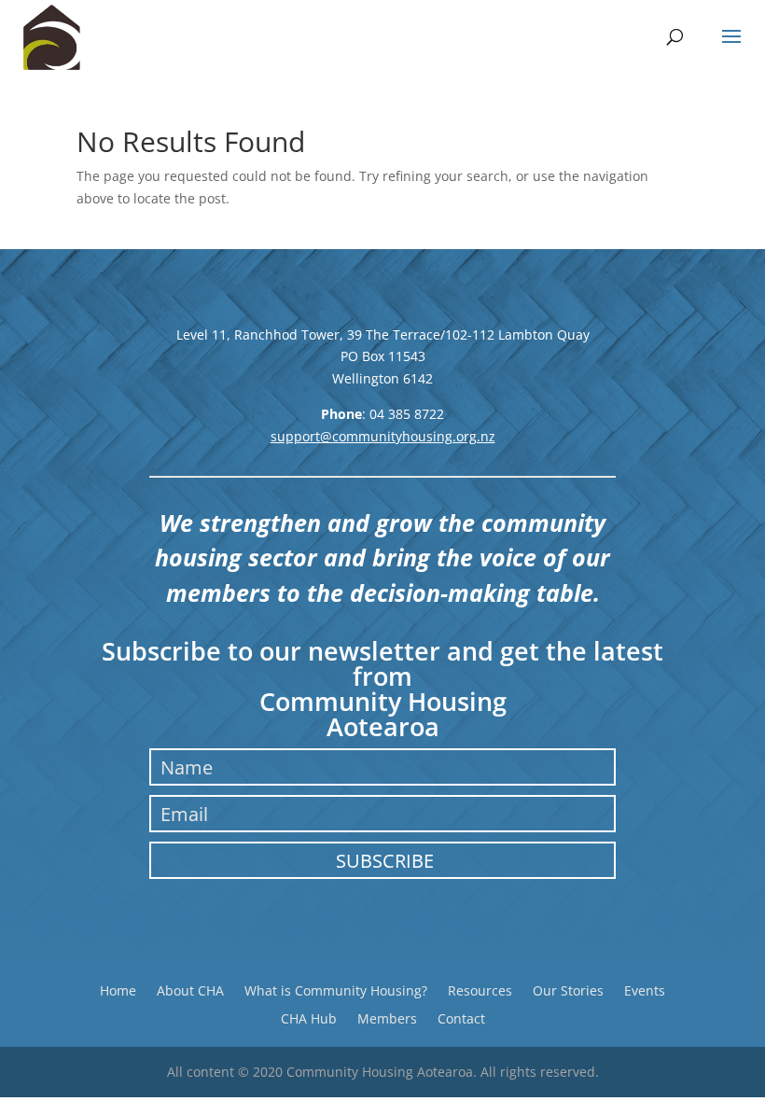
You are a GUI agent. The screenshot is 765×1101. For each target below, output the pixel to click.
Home (118, 989)
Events (644, 989)
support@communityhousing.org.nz (383, 436)
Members (387, 1017)
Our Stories (568, 989)
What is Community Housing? (335, 989)
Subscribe (385, 860)
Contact (461, 1017)
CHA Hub (309, 1017)
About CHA (190, 989)
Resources (480, 989)
